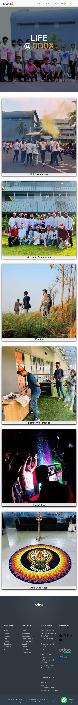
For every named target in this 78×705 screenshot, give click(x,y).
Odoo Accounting (28, 639)
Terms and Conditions (57, 701)
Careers (6, 641)
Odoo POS (25, 644)
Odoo (24, 631)
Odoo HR (25, 647)
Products (6, 636)
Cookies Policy (70, 701)
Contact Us (7, 647)
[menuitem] (62, 3)
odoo (23, 702)
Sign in (5, 649)
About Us (6, 633)
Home (5, 631)
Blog (5, 639)
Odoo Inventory (27, 641)
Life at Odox (7, 644)
